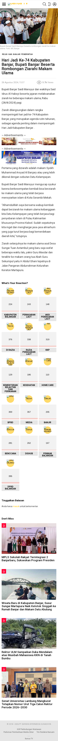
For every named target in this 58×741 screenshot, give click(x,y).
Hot (4, 525)
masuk (16, 506)
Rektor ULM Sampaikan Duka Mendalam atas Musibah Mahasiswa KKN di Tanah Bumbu (27, 655)
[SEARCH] (44, 4)
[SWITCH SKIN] (49, 4)
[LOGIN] (54, 4)
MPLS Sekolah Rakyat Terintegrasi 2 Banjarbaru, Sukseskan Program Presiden (28, 558)
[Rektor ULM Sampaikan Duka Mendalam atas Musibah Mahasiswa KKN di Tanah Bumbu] (29, 633)
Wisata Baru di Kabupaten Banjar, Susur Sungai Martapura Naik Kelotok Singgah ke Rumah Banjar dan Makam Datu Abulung (29, 606)
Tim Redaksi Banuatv (45, 732)
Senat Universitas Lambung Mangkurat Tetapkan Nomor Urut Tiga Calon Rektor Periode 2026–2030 (27, 704)
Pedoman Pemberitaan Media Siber (19, 732)
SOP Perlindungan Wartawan (29, 729)
